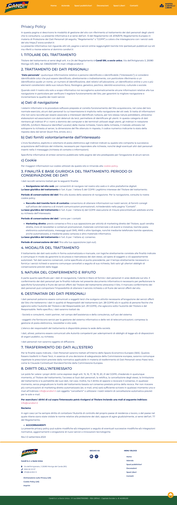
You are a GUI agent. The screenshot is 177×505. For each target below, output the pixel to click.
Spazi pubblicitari (83, 5)
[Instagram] (96, 456)
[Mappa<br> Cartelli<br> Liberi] (161, 5)
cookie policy (111, 166)
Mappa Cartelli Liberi (170, 6)
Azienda (65, 5)
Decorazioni (103, 5)
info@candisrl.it (47, 391)
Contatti (134, 5)
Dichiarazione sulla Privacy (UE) (37, 478)
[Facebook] (91, 456)
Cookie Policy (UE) (31, 482)
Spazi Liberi (119, 5)
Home (54, 5)
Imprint (26, 485)
